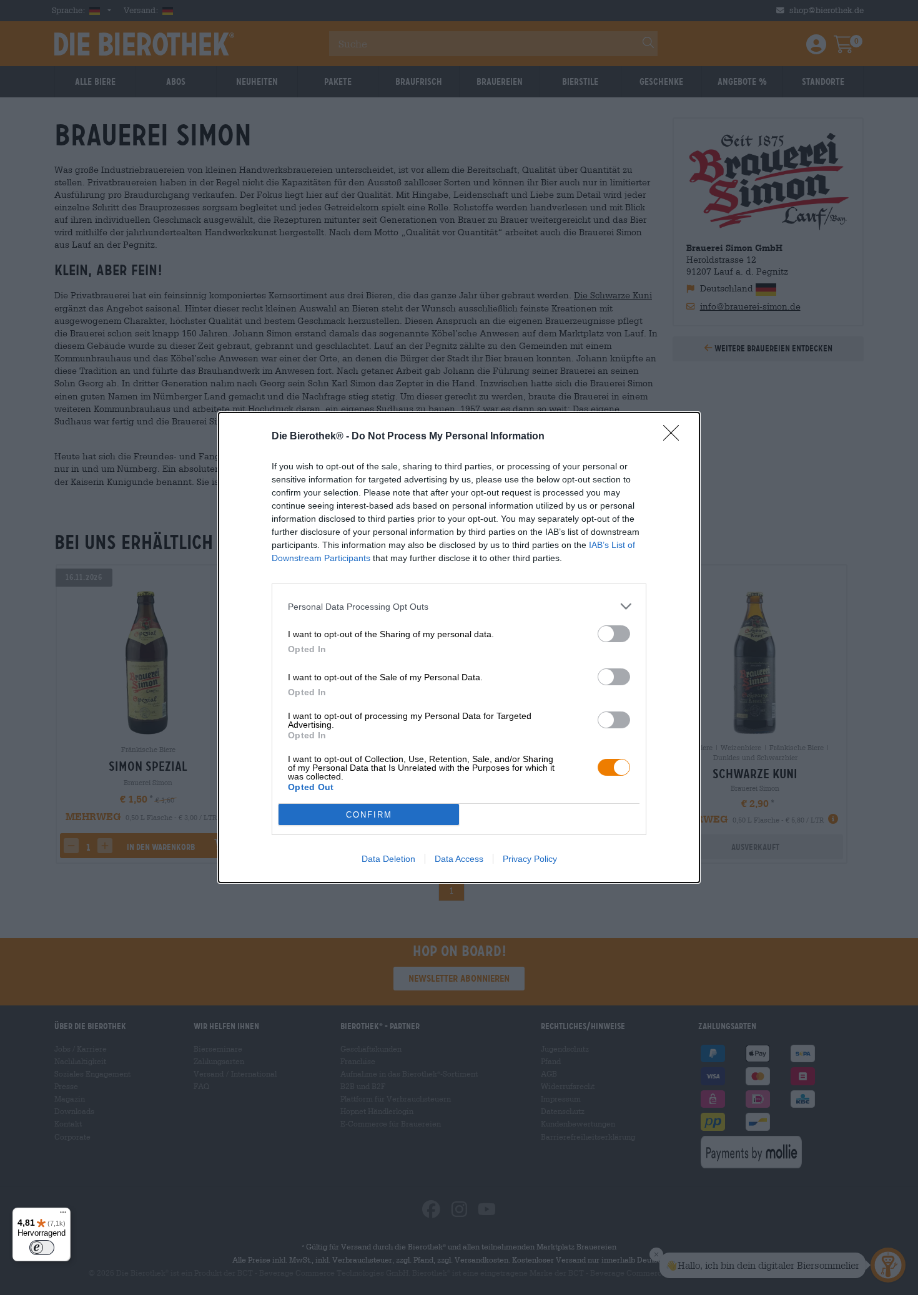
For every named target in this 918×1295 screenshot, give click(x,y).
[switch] (614, 633)
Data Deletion (388, 859)
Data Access (459, 859)
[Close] (675, 437)
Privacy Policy (530, 859)
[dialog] (459, 647)
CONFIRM (369, 814)
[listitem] (459, 606)
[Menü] (63, 1215)
